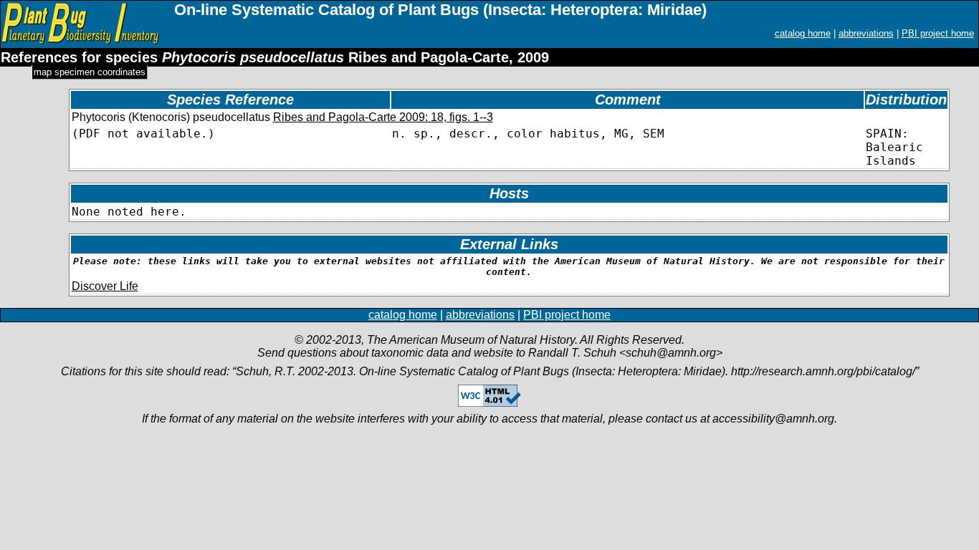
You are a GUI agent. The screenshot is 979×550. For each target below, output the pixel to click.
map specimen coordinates (89, 72)
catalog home (803, 33)
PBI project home (938, 33)
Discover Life (105, 286)
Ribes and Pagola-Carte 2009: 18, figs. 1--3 (383, 117)
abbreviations (866, 33)
